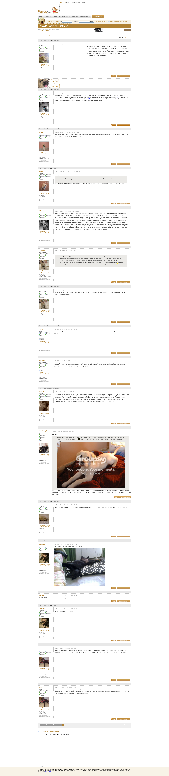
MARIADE (42, 504)
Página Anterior (46, 725)
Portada (41, 16)
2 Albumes (44, 64)
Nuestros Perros (51, 16)
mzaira (41, 132)
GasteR (41, 329)
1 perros (44, 65)
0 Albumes (44, 192)
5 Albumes (45, 564)
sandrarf (129, 37)
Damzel (126, 37)
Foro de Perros (98, 16)
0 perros (44, 153)
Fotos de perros (85, 16)
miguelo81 (42, 360)
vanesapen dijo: (58, 253)
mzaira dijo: (57, 175)
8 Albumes (45, 668)
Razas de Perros (64, 16)
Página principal (41, 29)
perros (82, 2)
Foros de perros (48, 29)
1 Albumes (44, 152)
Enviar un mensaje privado (44, 73)
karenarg (41, 391)
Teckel (118, 97)
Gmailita (41, 44)
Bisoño (41, 171)
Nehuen (41, 211)
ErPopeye (41, 595)
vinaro (41, 648)
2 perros (44, 342)
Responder (127, 34)
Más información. (49, 771)
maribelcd (42, 93)
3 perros (44, 526)
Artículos (75, 16)
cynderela (42, 250)
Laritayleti (42, 544)
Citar (114, 75)
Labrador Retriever (55, 29)
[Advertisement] (95, 8)
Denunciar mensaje (123, 75)
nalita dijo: (54, 434)
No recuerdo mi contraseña (102, 21)
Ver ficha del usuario (43, 72)
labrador (90, 99)
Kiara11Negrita (43, 431)
